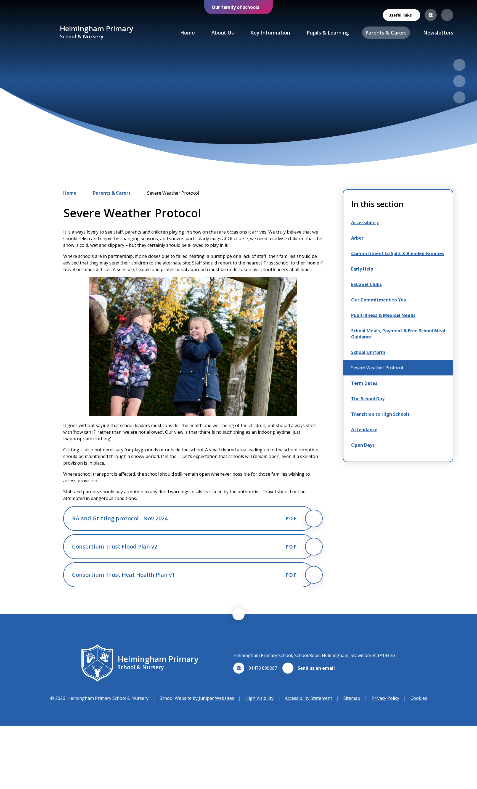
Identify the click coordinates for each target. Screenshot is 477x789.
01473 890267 (262, 668)
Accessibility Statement (308, 698)
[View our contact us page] (431, 15)
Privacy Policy (385, 698)
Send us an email (316, 668)
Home (69, 193)
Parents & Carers (112, 193)
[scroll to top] (238, 614)
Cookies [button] (418, 698)
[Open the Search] (447, 15)
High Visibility (259, 698)
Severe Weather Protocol (173, 193)
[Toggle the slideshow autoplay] (459, 97)
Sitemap (351, 698)
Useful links (400, 15)
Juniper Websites (216, 698)
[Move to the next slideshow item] (459, 81)
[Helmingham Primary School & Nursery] (39, 33)
